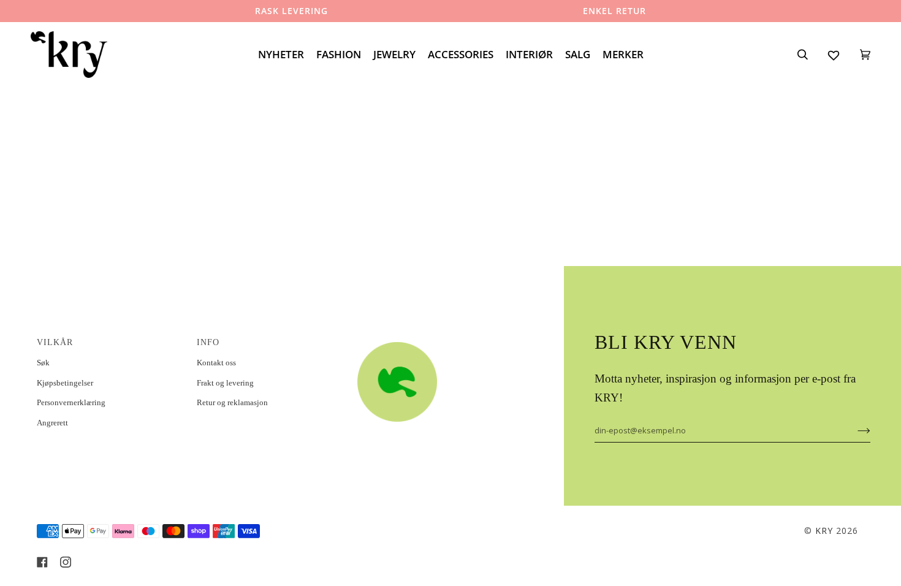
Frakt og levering (225, 382)
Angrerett (52, 422)
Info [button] (208, 342)
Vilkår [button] (55, 342)
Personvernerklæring (71, 402)
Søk (43, 362)
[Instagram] (65, 562)
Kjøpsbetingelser (65, 382)
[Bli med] (854, 430)
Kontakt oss (216, 362)
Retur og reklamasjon (232, 402)
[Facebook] (42, 562)
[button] (430, 339)
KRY (824, 530)
